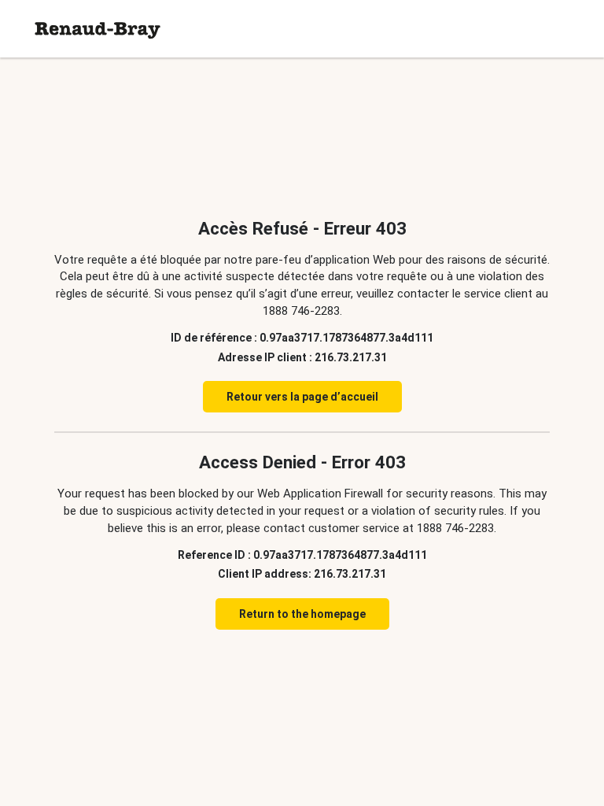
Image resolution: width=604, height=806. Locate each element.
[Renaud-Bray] (97, 28)
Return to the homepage (302, 614)
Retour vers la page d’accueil (302, 396)
